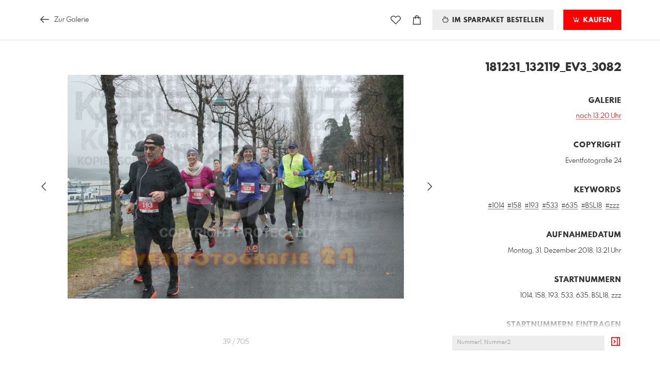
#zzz (612, 205)
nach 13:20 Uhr (598, 116)
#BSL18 (591, 205)
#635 (569, 205)
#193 (532, 205)
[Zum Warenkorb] (417, 20)
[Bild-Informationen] (615, 342)
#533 (550, 205)
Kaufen (596, 20)
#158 (514, 205)
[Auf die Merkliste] (396, 20)
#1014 (496, 205)
